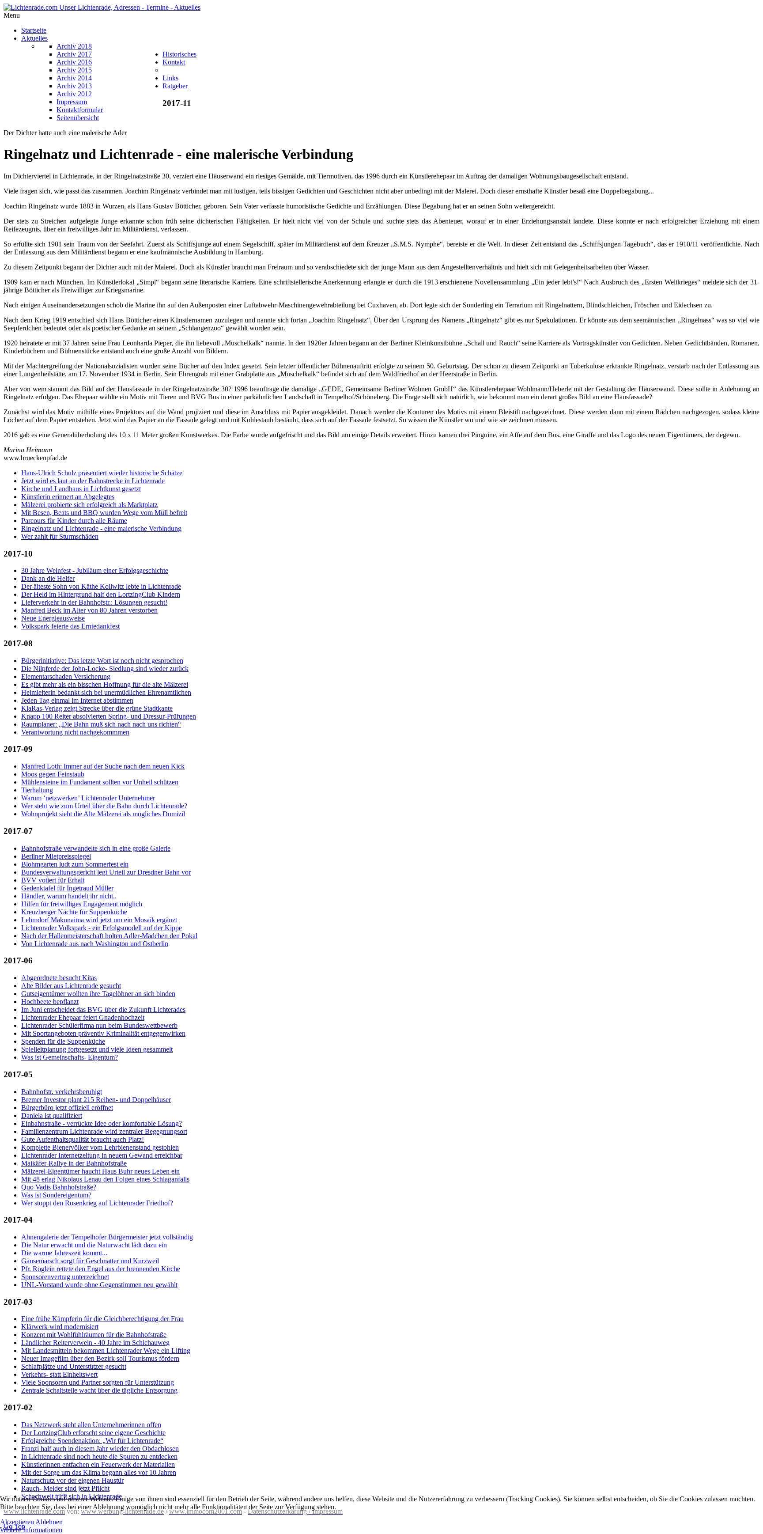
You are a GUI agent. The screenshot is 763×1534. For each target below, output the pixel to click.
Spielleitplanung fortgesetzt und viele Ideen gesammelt (97, 1049)
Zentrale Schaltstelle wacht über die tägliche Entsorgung (99, 1390)
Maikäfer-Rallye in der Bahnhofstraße (74, 1163)
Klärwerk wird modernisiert (59, 1326)
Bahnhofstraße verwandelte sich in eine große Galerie (95, 848)
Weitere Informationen (31, 1530)
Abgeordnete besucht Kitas (59, 977)
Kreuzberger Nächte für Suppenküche (74, 912)
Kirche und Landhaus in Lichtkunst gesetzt (81, 488)
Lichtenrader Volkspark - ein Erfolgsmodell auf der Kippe (101, 928)
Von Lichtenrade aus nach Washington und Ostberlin (94, 943)
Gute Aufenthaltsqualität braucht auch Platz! (82, 1139)
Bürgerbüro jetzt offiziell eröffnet (67, 1107)
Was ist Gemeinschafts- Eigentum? (69, 1057)
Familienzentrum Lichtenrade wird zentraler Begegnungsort (104, 1131)
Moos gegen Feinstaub (52, 774)
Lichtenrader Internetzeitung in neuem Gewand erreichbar (101, 1155)
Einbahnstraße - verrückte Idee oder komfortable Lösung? (101, 1123)
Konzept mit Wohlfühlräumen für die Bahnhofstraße (93, 1334)
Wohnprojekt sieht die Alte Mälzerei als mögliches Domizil (103, 814)
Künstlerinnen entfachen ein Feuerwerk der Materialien (98, 1464)
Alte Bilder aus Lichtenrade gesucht (71, 985)
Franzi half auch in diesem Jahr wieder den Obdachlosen (100, 1448)
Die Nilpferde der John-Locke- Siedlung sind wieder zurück (105, 668)
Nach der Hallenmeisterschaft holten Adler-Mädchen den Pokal (109, 935)
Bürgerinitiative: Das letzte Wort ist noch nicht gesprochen (102, 660)
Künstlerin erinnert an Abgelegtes (67, 496)
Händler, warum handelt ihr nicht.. (69, 896)
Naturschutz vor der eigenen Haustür (72, 1480)
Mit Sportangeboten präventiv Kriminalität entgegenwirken (103, 1033)
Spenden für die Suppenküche (63, 1041)
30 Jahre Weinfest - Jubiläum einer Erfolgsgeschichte (94, 570)
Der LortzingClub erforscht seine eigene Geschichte (93, 1432)
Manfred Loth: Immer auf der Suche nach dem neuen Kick (103, 766)
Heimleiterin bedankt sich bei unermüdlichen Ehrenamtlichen (106, 692)
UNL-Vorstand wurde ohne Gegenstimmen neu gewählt (99, 1284)
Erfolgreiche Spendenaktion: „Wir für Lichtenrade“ (92, 1440)
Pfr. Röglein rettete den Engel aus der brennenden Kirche (100, 1269)
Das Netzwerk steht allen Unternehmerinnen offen (91, 1424)
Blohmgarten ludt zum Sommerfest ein (74, 864)
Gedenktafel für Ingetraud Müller (67, 888)
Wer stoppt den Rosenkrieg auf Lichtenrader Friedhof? (97, 1203)
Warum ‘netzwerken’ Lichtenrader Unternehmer (88, 798)
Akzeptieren (17, 1522)
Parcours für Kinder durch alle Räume (74, 520)
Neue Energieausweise (53, 618)
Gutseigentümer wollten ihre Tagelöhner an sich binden (98, 993)
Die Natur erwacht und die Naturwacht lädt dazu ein (94, 1245)
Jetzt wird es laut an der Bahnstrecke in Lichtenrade (93, 481)
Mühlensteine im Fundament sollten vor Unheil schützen (99, 782)
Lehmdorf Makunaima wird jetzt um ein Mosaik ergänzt (99, 920)
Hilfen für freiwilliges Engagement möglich (81, 904)
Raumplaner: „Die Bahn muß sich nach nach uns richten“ (101, 724)
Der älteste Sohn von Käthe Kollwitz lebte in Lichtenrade (101, 586)
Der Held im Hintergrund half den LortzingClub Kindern (100, 594)
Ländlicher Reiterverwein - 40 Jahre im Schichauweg (95, 1342)
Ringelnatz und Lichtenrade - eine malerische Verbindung (101, 528)
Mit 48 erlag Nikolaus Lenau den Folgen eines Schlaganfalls (105, 1179)
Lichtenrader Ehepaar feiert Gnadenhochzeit (82, 1017)
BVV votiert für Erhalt (52, 880)
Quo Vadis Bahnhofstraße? (58, 1187)
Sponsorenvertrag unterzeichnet (65, 1276)
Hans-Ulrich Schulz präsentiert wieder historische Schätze (101, 473)
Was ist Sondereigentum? (56, 1195)
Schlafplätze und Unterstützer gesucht (73, 1366)
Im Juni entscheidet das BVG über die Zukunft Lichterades (103, 1009)
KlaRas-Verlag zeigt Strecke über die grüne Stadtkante (97, 708)
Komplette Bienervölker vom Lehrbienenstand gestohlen (100, 1147)
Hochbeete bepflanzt (50, 1001)
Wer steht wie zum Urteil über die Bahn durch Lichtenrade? (104, 806)
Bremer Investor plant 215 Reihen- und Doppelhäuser (96, 1099)
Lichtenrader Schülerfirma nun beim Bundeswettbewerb (99, 1025)
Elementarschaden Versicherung (65, 676)
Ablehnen (49, 1522)
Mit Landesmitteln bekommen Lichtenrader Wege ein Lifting (105, 1350)
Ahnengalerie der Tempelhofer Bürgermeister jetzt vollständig (107, 1237)
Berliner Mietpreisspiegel (56, 856)
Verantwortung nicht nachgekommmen (75, 732)
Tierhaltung (37, 790)
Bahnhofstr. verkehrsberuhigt (61, 1091)
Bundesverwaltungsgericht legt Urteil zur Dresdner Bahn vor (106, 872)
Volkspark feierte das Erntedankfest (70, 626)
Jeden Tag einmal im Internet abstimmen (77, 700)
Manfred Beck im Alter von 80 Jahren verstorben (89, 610)
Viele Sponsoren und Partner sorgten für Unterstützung (97, 1382)
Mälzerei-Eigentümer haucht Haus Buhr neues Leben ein (100, 1171)
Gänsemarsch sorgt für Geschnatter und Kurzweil (90, 1261)
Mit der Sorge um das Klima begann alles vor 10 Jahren (98, 1472)
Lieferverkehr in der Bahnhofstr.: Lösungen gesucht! (94, 602)
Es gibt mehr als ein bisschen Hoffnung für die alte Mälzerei (104, 684)
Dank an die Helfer (48, 578)
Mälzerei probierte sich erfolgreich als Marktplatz (89, 504)
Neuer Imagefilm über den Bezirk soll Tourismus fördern (100, 1358)
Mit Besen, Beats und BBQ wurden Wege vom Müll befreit (104, 512)
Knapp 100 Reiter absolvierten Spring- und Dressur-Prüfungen (108, 716)
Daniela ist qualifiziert (51, 1115)
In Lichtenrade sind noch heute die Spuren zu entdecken (99, 1456)
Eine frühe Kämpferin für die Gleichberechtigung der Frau (102, 1318)
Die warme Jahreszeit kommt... (64, 1253)
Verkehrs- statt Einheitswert (59, 1374)
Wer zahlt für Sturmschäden (59, 536)
